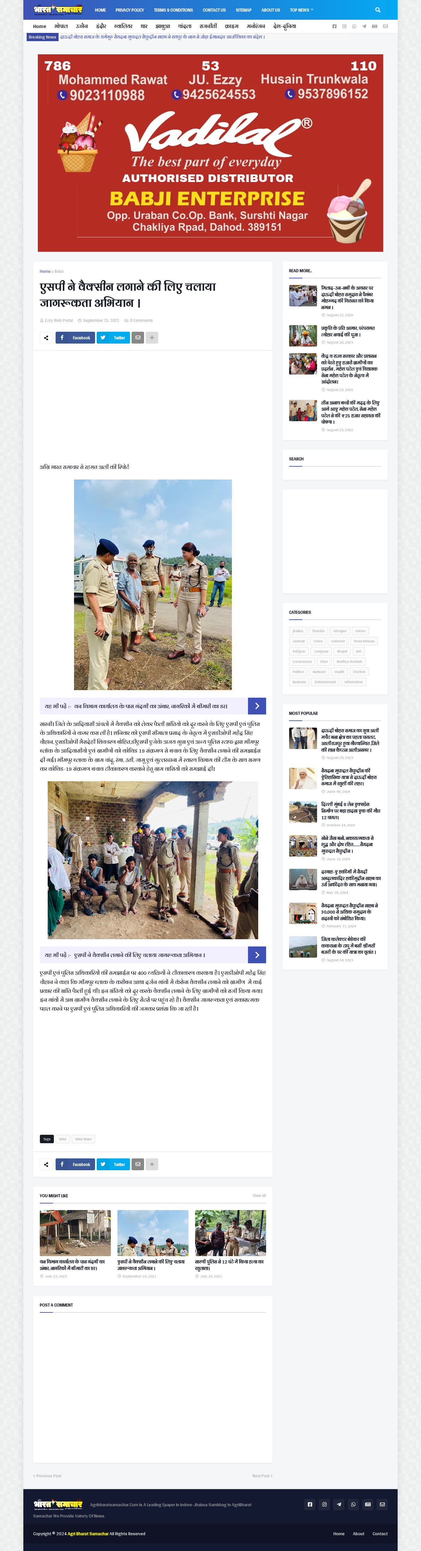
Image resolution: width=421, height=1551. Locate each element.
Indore (360, 631)
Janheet (299, 641)
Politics (298, 671)
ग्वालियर (123, 26)
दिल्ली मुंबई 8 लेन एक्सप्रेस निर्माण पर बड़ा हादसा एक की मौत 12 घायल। (350, 811)
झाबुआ (163, 26)
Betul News (83, 1139)
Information (354, 682)
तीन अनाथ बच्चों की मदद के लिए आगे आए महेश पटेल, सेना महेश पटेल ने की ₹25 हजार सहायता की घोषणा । (351, 413)
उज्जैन (82, 26)
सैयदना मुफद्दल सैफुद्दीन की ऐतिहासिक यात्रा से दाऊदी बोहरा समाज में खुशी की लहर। (349, 777)
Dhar (324, 661)
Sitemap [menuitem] (244, 10)
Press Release (364, 641)
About (358, 1533)
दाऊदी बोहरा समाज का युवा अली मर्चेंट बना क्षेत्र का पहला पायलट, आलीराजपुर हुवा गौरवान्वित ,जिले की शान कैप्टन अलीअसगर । (350, 740)
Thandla (318, 631)
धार (143, 26)
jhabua (298, 631)
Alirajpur (340, 631)
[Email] (138, 338)
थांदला (184, 26)
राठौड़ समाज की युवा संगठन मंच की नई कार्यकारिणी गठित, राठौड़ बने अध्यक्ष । (127, 37)
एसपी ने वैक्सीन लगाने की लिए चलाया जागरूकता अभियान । (139, 955)
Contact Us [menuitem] (214, 10)
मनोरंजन (256, 26)
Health (339, 671)
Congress (321, 651)
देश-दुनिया (284, 26)
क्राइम (231, 26)
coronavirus (302, 661)
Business (299, 682)
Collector (338, 641)
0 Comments (141, 320)
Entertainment (325, 682)
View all (259, 1195)
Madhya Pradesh (349, 661)
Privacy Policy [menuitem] (130, 10)
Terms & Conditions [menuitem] (173, 10)
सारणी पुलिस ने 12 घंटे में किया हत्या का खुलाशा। (229, 1265)
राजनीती (208, 26)
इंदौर (101, 26)
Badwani (319, 671)
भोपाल (61, 26)
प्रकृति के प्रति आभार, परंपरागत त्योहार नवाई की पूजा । (348, 331)
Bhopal (342, 651)
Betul (59, 271)
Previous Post (49, 1476)
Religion (299, 651)
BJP (358, 651)
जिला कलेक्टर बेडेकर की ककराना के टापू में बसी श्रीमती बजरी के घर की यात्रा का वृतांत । (348, 946)
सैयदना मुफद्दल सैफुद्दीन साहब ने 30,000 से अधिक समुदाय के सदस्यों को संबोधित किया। (349, 912)
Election (359, 671)
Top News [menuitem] (299, 10)
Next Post (261, 1476)
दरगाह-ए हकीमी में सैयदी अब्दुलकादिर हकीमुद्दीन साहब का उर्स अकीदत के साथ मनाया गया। (351, 878)
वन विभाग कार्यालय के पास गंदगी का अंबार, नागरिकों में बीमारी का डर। (150, 706)
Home (39, 26)
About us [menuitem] (270, 10)
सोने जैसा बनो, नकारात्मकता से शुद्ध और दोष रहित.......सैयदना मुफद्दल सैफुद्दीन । (347, 845)
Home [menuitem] (100, 10)
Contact (380, 1533)
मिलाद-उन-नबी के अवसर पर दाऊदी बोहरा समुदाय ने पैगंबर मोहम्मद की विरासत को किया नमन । (347, 298)
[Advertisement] (153, 408)
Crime (317, 641)
